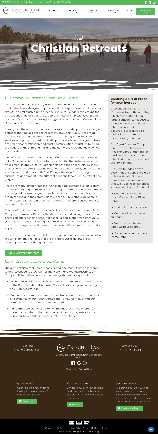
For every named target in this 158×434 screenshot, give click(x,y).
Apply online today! (130, 408)
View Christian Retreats (23, 252)
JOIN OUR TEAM (112, 11)
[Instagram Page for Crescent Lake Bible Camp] (154, 2)
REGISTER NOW (145, 11)
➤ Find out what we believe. (129, 207)
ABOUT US (53, 10)
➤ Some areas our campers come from (129, 235)
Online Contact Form (28, 349)
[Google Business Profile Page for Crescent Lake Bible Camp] (150, 2)
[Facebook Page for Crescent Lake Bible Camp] (146, 2)
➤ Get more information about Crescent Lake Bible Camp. (128, 197)
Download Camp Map (79, 369)
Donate (76, 405)
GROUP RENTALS (93, 11)
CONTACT (129, 10)
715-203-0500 (64, 2)
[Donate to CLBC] (79, 423)
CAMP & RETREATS (72, 11)
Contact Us (28, 401)
